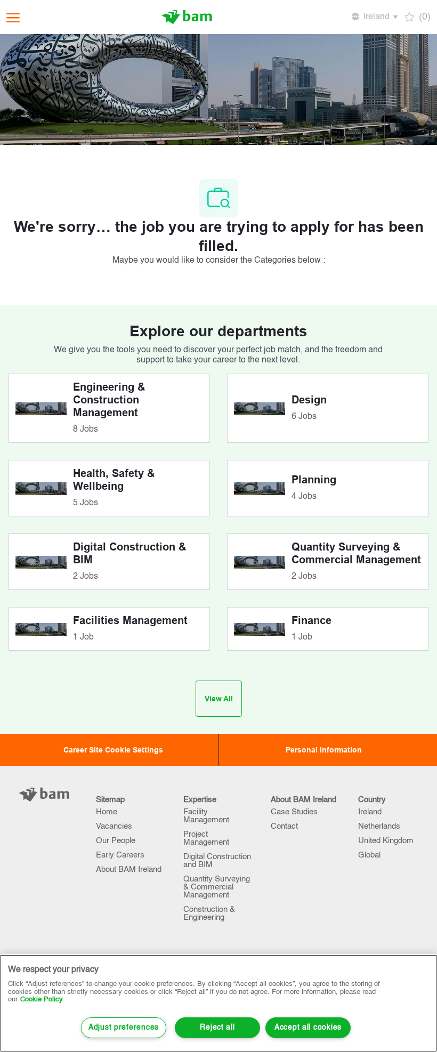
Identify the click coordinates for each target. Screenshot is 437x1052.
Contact (284, 826)
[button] (374, 17)
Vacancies (114, 826)
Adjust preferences (123, 1027)
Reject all (217, 1027)
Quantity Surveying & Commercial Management (216, 887)
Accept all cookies (308, 1027)
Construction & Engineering (209, 913)
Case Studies (294, 812)
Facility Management (206, 816)
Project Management (206, 838)
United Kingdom (386, 841)
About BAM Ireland (128, 869)
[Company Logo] (187, 17)
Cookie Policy (41, 999)
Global (369, 855)
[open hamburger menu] (13, 17)
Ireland (370, 812)
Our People (115, 841)
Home (106, 812)
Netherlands (379, 826)
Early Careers (120, 855)
